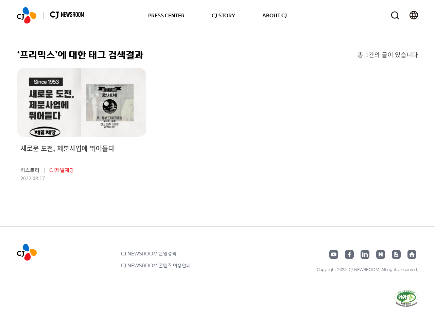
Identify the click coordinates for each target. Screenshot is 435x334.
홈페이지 (412, 254)
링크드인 (365, 254)
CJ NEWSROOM (26, 15)
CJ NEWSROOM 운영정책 (148, 253)
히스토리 (29, 169)
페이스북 (349, 254)
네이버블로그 (381, 254)
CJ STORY (223, 15)
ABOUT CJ (274, 15)
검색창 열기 (395, 15)
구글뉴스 (396, 254)
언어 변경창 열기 (414, 15)
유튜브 (334, 254)
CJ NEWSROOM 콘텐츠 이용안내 (156, 265)
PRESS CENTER (166, 15)
